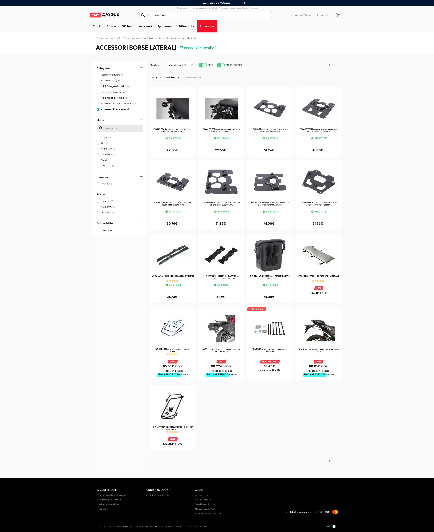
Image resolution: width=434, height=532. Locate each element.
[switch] (203, 65)
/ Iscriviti (308, 15)
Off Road (127, 26)
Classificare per (157, 65)
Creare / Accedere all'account (111, 495)
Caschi (97, 26)
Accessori (145, 26)
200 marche (186, 26)
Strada (111, 26)
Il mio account (297, 15)
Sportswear (165, 26)
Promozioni (207, 26)
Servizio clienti (323, 15)
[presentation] (189, 3)
